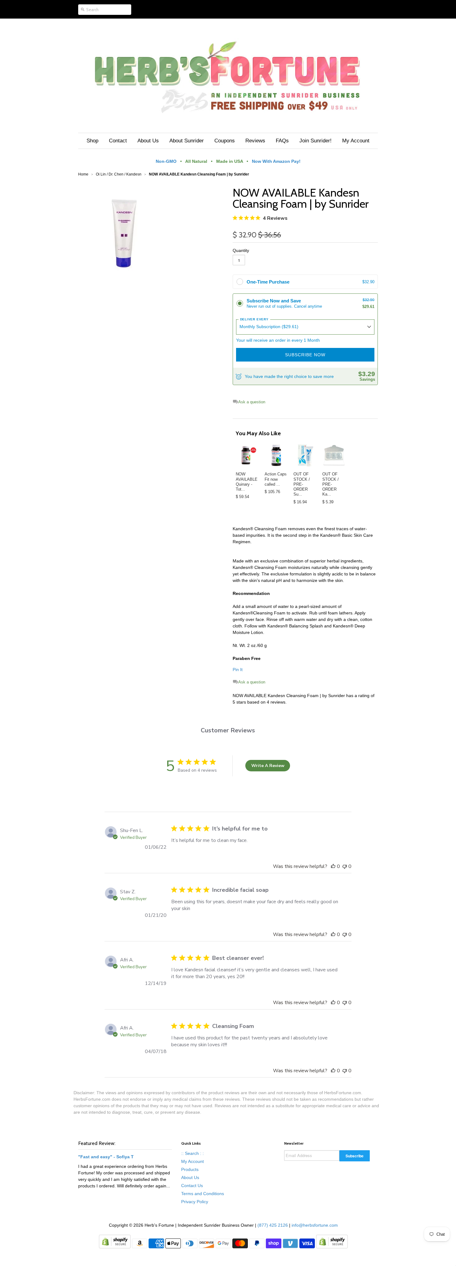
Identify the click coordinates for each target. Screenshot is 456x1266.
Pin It (238, 669)
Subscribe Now (305, 354)
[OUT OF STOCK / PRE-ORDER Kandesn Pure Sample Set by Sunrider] (334, 455)
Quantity (241, 250)
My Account (192, 1161)
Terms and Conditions (202, 1193)
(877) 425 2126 (272, 1225)
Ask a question (251, 402)
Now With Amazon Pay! (276, 161)
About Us (190, 1177)
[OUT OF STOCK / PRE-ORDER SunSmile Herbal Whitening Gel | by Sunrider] (305, 455)
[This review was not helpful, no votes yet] (344, 866)
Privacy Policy (194, 1201)
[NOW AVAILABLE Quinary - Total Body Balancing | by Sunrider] (247, 455)
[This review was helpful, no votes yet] (333, 866)
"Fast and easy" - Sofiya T (106, 1156)
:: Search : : (192, 1153)
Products (190, 1169)
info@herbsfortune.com (315, 1225)
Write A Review (267, 766)
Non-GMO (166, 161)
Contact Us (192, 1185)
